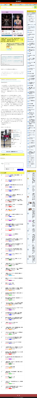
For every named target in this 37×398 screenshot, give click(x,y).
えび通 (30, 53)
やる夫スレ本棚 (31, 73)
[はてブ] (9, 49)
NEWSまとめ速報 (31, 105)
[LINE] (11, 49)
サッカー (23, 4)
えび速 (30, 71)
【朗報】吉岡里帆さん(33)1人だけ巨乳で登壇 (33, 204)
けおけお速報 (31, 85)
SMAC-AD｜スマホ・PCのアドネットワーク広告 (31, 113)
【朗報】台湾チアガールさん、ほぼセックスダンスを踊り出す (33, 196)
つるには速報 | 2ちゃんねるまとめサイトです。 (32, 44)
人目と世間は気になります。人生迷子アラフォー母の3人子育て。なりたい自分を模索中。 (32, 121)
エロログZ (30, 32)
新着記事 (35, 4)
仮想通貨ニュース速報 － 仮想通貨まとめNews (32, 153)
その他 (29, 4)
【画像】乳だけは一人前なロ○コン (33, 230)
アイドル (14, 4)
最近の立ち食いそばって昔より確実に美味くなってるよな (33, 258)
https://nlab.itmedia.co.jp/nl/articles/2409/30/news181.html (11, 81)
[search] (33, 7)
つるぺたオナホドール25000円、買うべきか (33, 188)
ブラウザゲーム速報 (32, 130)
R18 (32, 4)
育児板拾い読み (31, 125)
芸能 (11, 4)
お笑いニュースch (31, 132)
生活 (26, 4)
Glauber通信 (31, 39)
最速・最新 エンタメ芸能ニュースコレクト (32, 88)
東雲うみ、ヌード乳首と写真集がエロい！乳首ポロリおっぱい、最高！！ (33, 249)
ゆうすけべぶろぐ (31, 41)
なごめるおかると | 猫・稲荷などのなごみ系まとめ (32, 92)
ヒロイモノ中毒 (31, 37)
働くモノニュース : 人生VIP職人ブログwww (32, 50)
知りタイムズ (31, 107)
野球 (20, 4)
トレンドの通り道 (31, 140)
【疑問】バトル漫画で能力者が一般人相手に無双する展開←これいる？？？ (33, 238)
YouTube (17, 4)
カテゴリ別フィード (32, 18)
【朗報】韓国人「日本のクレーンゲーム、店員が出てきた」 (33, 223)
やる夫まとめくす (31, 30)
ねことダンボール (31, 95)
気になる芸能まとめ (32, 47)
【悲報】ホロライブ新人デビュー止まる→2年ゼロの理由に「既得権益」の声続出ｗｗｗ (33, 178)
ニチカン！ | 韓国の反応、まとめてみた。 (32, 59)
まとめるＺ (18, 1)
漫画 (5, 4)
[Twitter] (7, 49)
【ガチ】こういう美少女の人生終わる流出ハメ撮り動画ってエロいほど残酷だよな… (33, 213)
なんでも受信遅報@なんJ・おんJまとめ (32, 79)
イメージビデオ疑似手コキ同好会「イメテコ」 (32, 146)
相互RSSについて (31, 16)
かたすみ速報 (31, 103)
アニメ (3, 4)
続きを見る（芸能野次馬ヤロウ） (12, 151)
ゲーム (8, 4)
